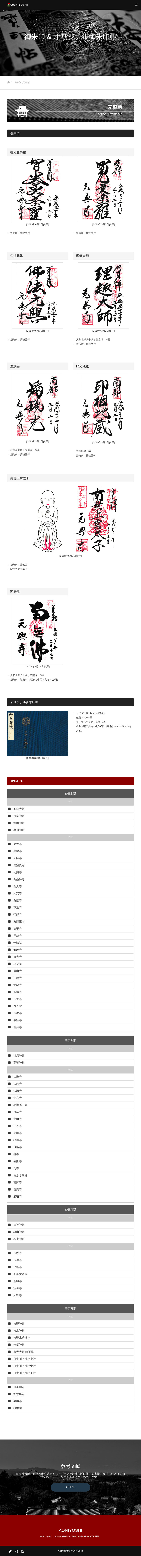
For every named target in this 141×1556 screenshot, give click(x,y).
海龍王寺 (19, 921)
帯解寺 (17, 914)
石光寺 (17, 1189)
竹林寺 (17, 1111)
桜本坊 (17, 1408)
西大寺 (17, 886)
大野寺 (17, 1295)
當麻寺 (17, 1182)
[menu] (136, 5)
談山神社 (19, 1231)
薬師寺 (17, 858)
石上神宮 (19, 1238)
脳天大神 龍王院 (23, 1351)
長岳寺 (17, 1260)
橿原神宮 (19, 1055)
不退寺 (17, 907)
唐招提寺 (19, 865)
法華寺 (17, 928)
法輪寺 (17, 1090)
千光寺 (17, 1126)
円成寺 (17, 935)
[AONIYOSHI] (28, 5)
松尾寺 (17, 1140)
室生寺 (17, 1288)
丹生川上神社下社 (24, 1372)
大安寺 (17, 893)
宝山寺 (17, 1119)
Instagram (15, 1550)
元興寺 (17, 872)
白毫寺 (17, 900)
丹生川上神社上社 (24, 1358)
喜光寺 (17, 956)
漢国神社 (19, 822)
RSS (21, 1550)
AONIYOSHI (70, 1530)
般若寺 (17, 949)
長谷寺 (17, 1253)
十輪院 (17, 942)
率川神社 (19, 830)
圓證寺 (17, 1013)
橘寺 (16, 1154)
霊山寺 (17, 970)
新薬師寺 (19, 879)
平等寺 (17, 1267)
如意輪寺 (19, 1394)
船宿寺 (17, 1196)
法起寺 (17, 1083)
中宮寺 (17, 1097)
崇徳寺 (17, 1020)
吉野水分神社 (21, 1337)
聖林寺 (17, 1281)
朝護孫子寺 (20, 1104)
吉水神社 (19, 1330)
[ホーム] (8, 77)
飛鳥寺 (17, 1147)
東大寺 (17, 844)
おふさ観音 (20, 1175)
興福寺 (17, 851)
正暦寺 (17, 977)
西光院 (17, 1006)
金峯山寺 (19, 1387)
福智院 (17, 963)
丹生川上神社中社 (24, 1365)
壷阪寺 (17, 1161)
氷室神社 (19, 815)
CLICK (70, 1487)
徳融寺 (17, 984)
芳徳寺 (17, 992)
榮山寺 (17, 1401)
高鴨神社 (19, 1062)
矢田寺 (17, 1133)
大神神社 (19, 1224)
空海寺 (17, 1027)
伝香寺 (17, 999)
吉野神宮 (19, 1323)
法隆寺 (17, 1076)
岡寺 (16, 1168)
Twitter (9, 1550)
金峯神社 (19, 1344)
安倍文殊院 (20, 1274)
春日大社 (19, 808)
